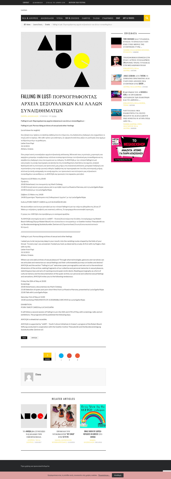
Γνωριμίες (107, 18)
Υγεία (60, 18)
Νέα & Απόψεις (30, 18)
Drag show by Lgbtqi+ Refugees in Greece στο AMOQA (92, 434)
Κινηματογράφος (59, 442)
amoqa (34, 338)
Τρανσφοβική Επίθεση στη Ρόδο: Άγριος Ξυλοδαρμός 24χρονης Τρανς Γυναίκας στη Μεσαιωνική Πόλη (136, 61)
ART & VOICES (128, 18)
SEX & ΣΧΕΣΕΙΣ (72, 18)
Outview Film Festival (77, 2)
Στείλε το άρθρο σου (55, 2)
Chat (118, 18)
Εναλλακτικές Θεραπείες (139, 50)
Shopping (133, 124)
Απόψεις (31, 440)
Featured (126, 50)
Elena (54, 116)
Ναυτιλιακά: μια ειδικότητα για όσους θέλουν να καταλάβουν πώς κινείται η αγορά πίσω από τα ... (136, 115)
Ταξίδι (96, 18)
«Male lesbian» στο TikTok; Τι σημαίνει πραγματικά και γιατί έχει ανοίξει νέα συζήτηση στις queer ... (136, 79)
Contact (26, 2)
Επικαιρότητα (128, 68)
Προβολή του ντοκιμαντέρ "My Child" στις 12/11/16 (63, 434)
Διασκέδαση (47, 18)
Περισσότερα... (104, 475)
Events (24, 116)
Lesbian (24, 10)
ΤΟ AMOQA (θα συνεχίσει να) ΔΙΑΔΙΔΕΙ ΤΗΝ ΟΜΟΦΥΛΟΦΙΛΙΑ (34, 434)
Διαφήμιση (38, 2)
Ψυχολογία (127, 52)
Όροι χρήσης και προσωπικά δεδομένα (35, 466)
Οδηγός (86, 18)
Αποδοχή (117, 475)
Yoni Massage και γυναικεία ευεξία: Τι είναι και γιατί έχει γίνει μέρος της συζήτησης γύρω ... (136, 43)
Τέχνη (125, 105)
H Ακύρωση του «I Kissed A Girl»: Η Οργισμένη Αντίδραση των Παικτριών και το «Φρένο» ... (136, 96)
